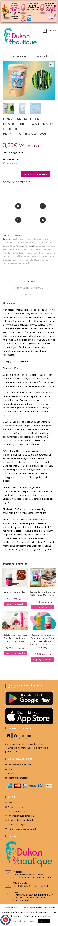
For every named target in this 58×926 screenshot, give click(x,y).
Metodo (6, 252)
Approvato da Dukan (12, 242)
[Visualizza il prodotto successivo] (53, 56)
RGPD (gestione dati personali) (22, 828)
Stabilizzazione (41, 259)
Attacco (26, 242)
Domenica (27, 246)
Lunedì (31, 249)
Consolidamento (37, 242)
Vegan (6, 263)
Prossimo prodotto (42, 56)
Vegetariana (15, 263)
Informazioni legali (16, 824)
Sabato (26, 256)
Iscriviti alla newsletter (18, 777)
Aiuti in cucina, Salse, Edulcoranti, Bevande (32, 239)
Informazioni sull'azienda (19, 764)
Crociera (50, 242)
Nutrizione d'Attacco (36, 252)
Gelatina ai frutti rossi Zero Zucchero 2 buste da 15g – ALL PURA (15, 638)
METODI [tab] (29, 294)
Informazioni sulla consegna (21, 815)
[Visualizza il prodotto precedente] (5, 56)
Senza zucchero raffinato (21, 259)
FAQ (10, 802)
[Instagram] (22, 736)
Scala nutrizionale (39, 256)
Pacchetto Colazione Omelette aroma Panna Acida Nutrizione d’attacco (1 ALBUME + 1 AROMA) (42, 641)
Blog (10, 769)
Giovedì (23, 249)
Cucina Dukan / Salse (12, 246)
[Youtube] (29, 736)
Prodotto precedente (17, 56)
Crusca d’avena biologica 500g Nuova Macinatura (43, 593)
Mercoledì (47, 249)
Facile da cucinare (41, 246)
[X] (9, 736)
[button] (51, 64)
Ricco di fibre (16, 256)
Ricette (11, 773)
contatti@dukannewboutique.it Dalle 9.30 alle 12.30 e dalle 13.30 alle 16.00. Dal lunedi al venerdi (33, 897)
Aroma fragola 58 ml (15, 592)
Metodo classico (18, 252)
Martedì (38, 249)
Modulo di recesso (16, 811)
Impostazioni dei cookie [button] (22, 920)
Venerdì (25, 263)
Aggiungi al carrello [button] (15, 604)
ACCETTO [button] (44, 921)
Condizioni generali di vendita (21, 820)
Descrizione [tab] (29, 281)
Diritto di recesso (15, 807)
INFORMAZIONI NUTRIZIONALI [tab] (29, 288)
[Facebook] (15, 736)
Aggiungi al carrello (35, 174)
